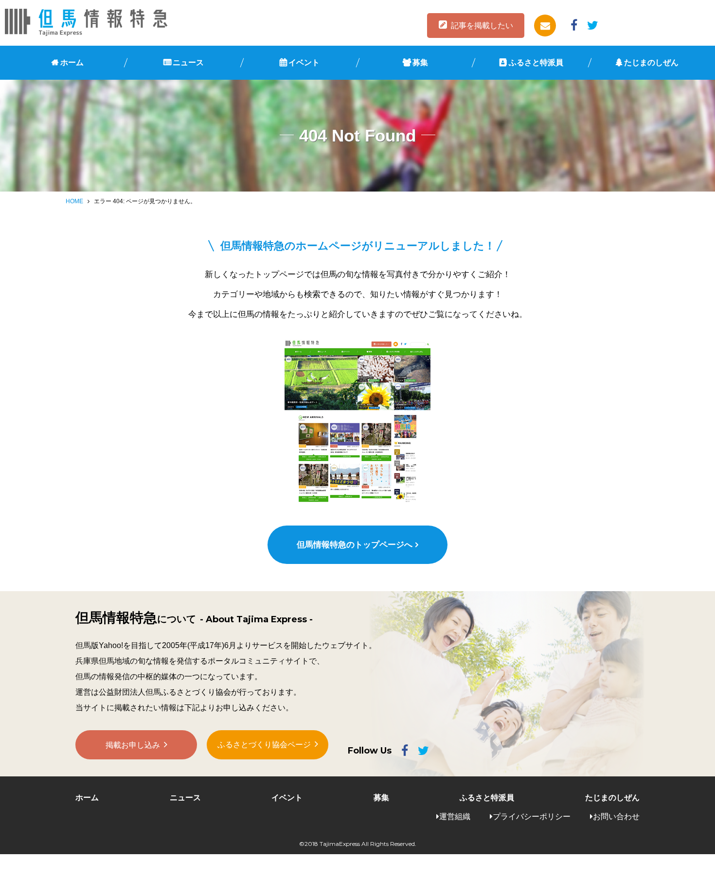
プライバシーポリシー (532, 816)
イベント (304, 62)
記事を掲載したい (482, 25)
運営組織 (454, 816)
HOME (74, 201)
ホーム (72, 62)
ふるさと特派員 (536, 62)
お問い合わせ (616, 816)
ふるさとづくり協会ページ (264, 744)
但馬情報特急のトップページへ (354, 544)
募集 (420, 62)
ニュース (188, 62)
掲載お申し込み (133, 745)
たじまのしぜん (651, 62)
